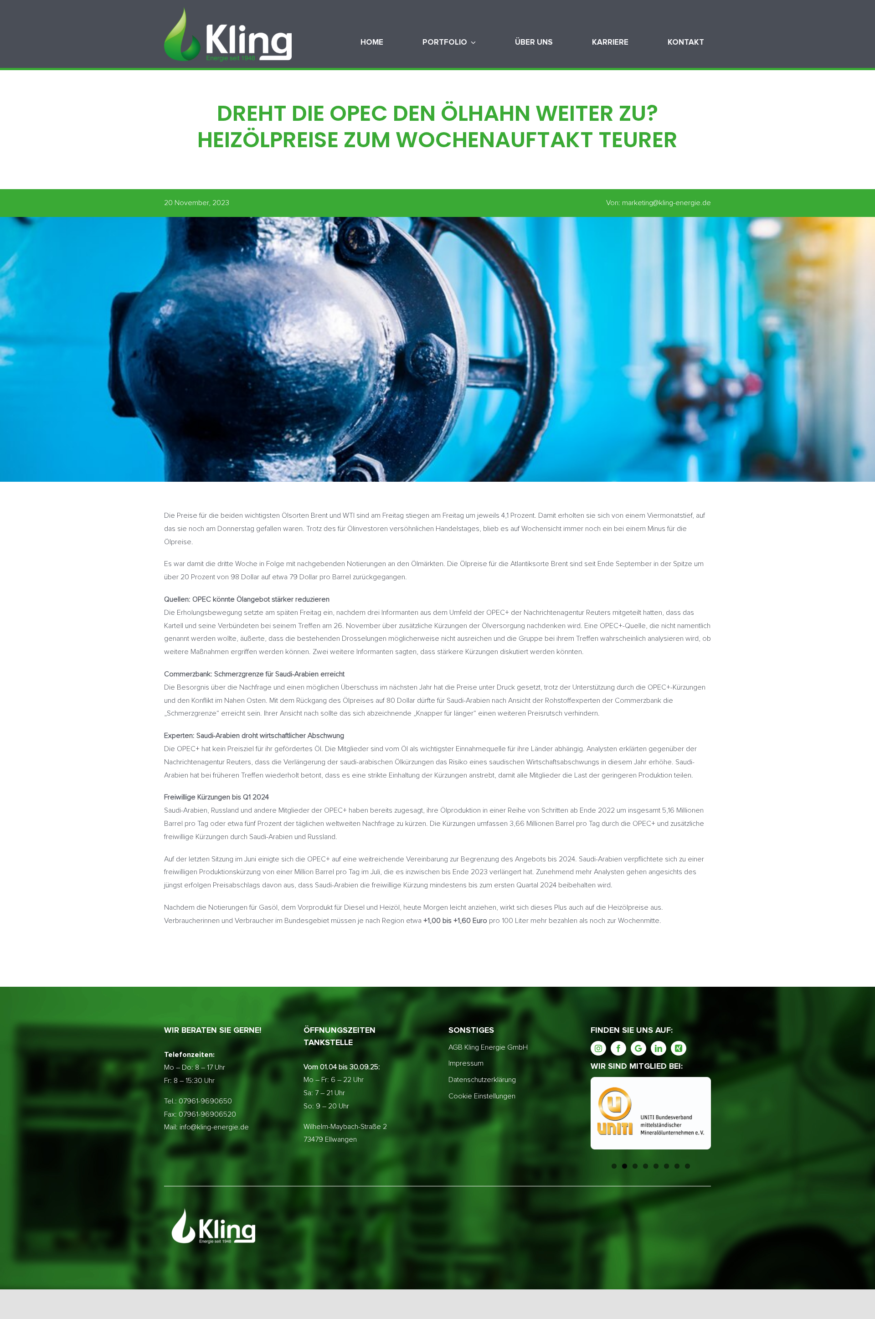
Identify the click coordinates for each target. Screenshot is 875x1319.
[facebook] (618, 1048)
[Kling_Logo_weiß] (228, 10)
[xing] (678, 1048)
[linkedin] (658, 1048)
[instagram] (598, 1048)
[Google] (638, 1048)
